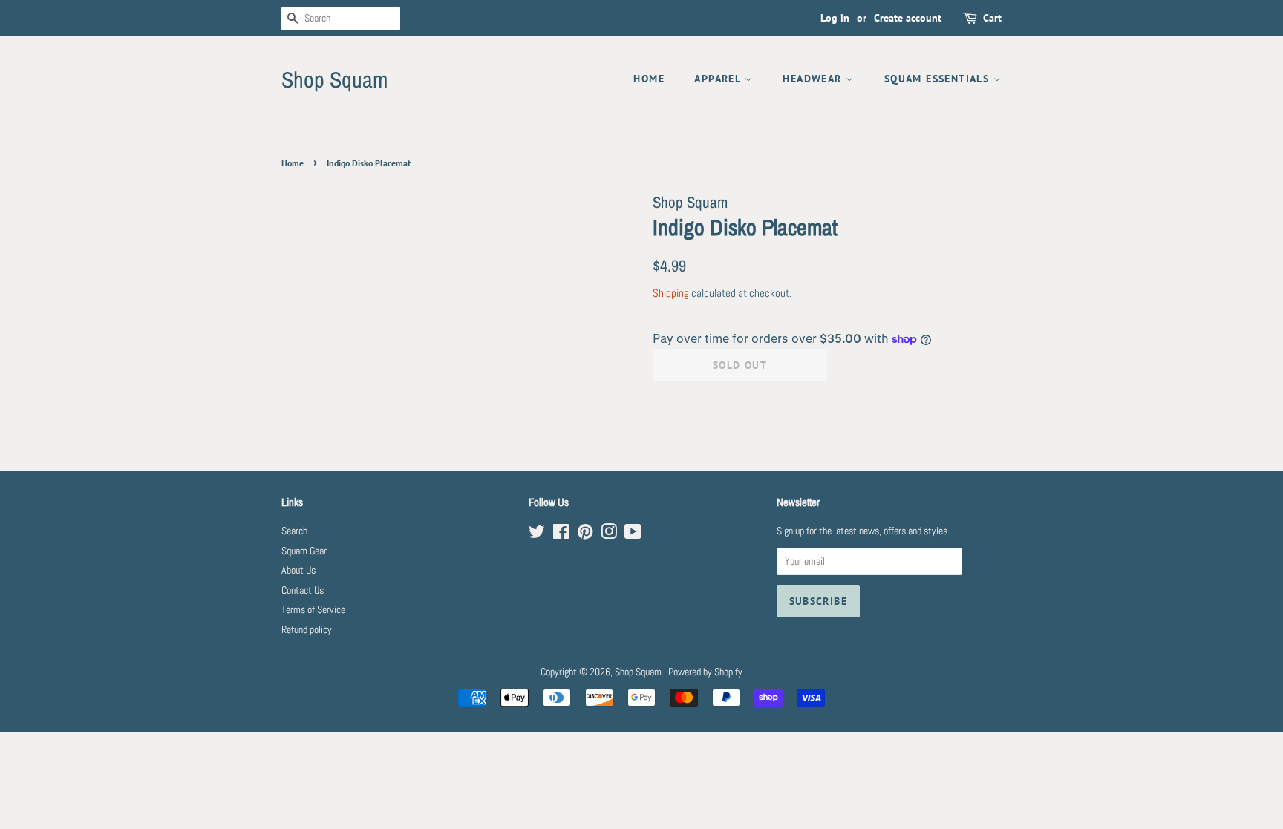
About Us (298, 570)
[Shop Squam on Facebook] (560, 534)
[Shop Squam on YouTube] (633, 534)
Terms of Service (313, 609)
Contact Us (302, 590)
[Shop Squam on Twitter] (537, 534)
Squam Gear (304, 551)
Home (649, 78)
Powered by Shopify (705, 672)
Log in (834, 17)
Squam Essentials (938, 78)
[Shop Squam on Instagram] (609, 534)
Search (294, 531)
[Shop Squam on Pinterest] (585, 534)
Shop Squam (334, 79)
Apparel (719, 78)
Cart (992, 17)
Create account (907, 17)
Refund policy (306, 629)
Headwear (814, 78)
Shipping (671, 293)
